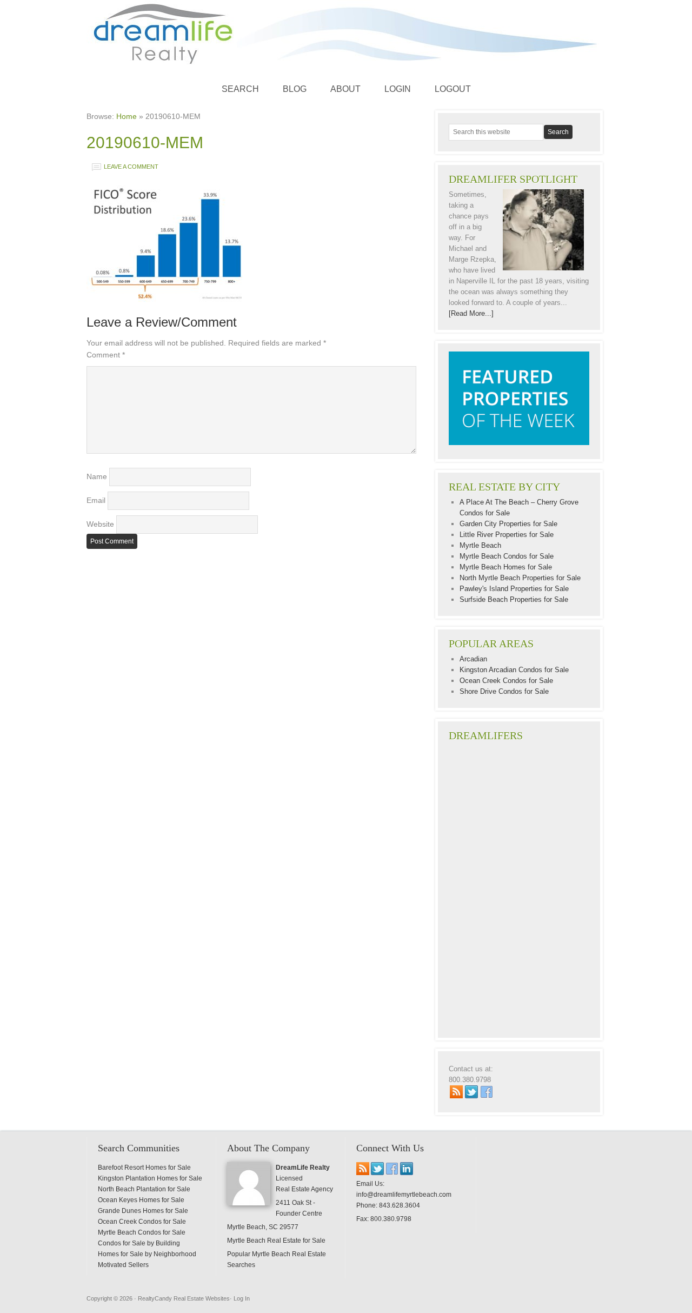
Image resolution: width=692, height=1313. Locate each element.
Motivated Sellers (123, 1265)
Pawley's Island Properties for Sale (514, 589)
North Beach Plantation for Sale (144, 1189)
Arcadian (473, 659)
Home (126, 116)
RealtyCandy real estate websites (184, 1298)
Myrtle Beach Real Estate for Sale (276, 1240)
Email (95, 500)
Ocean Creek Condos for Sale (506, 681)
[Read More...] (471, 313)
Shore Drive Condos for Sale (504, 691)
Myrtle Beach (480, 545)
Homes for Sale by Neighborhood (147, 1254)
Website (100, 524)
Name (96, 476)
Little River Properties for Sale (507, 534)
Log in (242, 1298)
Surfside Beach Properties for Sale (514, 599)
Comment (105, 354)
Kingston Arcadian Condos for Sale (514, 670)
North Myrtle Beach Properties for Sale (520, 578)
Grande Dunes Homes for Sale (143, 1211)
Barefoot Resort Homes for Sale (144, 1167)
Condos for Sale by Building (139, 1243)
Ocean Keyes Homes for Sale (141, 1200)
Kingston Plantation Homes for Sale (150, 1178)
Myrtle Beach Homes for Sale (506, 567)
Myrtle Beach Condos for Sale (507, 556)
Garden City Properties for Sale (508, 524)
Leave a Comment (131, 166)
